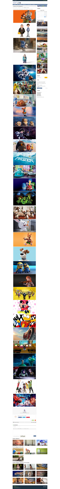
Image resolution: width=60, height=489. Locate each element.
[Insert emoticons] (21, 428)
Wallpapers (25, 7)
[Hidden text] (24, 428)
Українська (45, 6)
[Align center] (19, 428)
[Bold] (13, 428)
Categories (15, 4)
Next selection (33, 422)
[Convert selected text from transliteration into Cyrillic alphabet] (26, 428)
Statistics (33, 4)
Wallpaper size (24, 4)
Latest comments (29, 4)
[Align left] (18, 428)
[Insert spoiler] (28, 428)
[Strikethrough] (17, 428)
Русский (40, 6)
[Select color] (23, 428)
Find (45, 77)
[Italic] (14, 428)
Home (14, 0)
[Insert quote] (25, 428)
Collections (20, 4)
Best (15, 0)
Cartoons (28, 7)
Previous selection (16, 422)
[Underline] (15, 428)
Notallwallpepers (18, 3)
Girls (17, 4)
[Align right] (20, 428)
